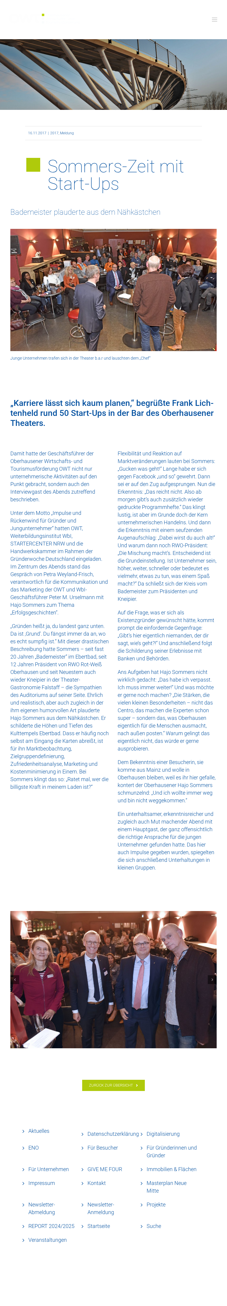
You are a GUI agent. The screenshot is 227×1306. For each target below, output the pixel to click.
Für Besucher (102, 1148)
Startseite (98, 1226)
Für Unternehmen (48, 1169)
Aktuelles (38, 1131)
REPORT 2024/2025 (51, 1226)
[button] (14, 979)
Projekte (156, 1204)
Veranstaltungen (47, 1240)
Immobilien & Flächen (172, 1169)
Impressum (41, 1183)
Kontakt (96, 1183)
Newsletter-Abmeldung (41, 1208)
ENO (33, 1148)
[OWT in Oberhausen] (113, 979)
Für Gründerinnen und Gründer (172, 1151)
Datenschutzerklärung (113, 1134)
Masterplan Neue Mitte (167, 1187)
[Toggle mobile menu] (215, 19)
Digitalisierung (163, 1134)
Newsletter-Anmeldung (100, 1208)
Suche (154, 1226)
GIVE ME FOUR (104, 1169)
